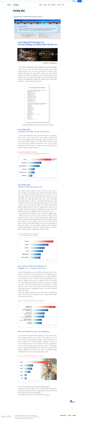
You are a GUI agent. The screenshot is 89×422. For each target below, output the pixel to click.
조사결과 (44, 4)
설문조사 (40, 4)
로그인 (79, 1)
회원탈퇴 (74, 415)
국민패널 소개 (53, 4)
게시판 (49, 4)
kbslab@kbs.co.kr (35, 417)
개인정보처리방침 (63, 415)
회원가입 (74, 1)
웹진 (63, 4)
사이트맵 (69, 415)
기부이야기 (59, 4)
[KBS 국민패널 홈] (13, 5)
